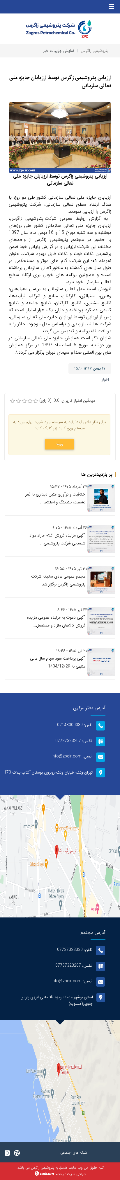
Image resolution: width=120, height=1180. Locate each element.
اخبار (105, 379)
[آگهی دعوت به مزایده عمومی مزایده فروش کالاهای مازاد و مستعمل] (101, 621)
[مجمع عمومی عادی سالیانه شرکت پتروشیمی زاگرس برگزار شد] (101, 580)
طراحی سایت (76, 1174)
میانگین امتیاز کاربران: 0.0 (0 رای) (67, 401)
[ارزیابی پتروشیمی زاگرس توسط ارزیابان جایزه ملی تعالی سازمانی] (60, 137)
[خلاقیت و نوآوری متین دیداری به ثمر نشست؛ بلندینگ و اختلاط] (101, 498)
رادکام (60, 1174)
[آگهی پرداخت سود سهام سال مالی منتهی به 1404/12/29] (101, 662)
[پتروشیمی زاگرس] (60, 29)
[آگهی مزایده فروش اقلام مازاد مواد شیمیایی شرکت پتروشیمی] (101, 539)
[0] (12, 401)
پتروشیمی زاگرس (94, 50)
